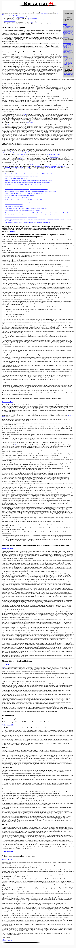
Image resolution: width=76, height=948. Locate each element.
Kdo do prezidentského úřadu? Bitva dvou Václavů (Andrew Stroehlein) (19, 195)
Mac (71, 74)
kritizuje (31, 164)
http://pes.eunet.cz (33, 22)
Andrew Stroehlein (8, 725)
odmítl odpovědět (52, 167)
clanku (4, 667)
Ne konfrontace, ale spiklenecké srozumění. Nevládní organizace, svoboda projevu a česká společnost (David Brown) (28, 180)
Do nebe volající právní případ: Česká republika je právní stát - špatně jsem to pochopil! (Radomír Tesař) (26, 208)
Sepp (38, 136)
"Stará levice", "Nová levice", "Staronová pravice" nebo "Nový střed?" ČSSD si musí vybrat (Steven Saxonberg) (27, 182)
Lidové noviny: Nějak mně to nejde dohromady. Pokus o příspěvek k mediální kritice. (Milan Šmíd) (25, 202)
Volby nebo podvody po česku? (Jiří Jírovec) (14, 206)
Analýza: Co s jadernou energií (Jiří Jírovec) (14, 204)
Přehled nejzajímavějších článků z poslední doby (68, 26)
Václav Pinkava (7, 859)
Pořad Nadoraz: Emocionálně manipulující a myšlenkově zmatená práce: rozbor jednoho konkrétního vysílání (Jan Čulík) (29, 173)
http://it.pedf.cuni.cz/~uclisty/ (53, 154)
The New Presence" (44, 13)
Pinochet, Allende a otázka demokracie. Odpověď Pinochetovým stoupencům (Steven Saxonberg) (68, 44)
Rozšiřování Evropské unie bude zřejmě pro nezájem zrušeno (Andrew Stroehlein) (21, 176)
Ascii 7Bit (65, 73)
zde (14, 18)
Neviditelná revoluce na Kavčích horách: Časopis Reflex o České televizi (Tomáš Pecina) (23, 210)
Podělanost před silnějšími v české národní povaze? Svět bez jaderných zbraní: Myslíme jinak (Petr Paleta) (26, 189)
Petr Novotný (6, 664)
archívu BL (13, 231)
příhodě (9, 124)
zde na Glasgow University (41, 19)
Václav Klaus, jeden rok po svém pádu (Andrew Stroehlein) (17, 197)
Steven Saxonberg (7, 402)
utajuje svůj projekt (56, 164)
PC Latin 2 (69, 73)
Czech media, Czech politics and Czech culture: (13, 12)
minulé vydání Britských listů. (13, 15)
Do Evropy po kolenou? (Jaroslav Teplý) (13, 186)
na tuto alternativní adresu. (32, 18)
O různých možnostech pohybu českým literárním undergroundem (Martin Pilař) (21, 217)
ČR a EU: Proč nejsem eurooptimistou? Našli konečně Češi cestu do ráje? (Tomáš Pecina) (23, 184)
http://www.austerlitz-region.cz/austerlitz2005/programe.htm (16, 152)
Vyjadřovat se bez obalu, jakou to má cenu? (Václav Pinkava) (68, 63)
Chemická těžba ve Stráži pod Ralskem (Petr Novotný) (68, 55)
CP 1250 (68, 74)
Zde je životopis (20, 17)
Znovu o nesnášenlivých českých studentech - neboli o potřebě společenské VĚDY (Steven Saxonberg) (25, 193)
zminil (24, 114)
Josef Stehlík (30, 122)
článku (16, 444)
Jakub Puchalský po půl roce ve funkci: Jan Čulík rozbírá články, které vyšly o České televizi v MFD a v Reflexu (27, 222)
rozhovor (21, 158)
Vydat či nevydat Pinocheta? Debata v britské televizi (16, 178)
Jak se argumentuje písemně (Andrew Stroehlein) (67, 59)
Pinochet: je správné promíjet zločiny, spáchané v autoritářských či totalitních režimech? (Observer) (25, 199)
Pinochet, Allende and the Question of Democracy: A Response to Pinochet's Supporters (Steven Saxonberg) (68, 50)
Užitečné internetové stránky (9, 21)
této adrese (52, 23)
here (26, 727)
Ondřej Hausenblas (20, 154)
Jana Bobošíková (54, 157)
